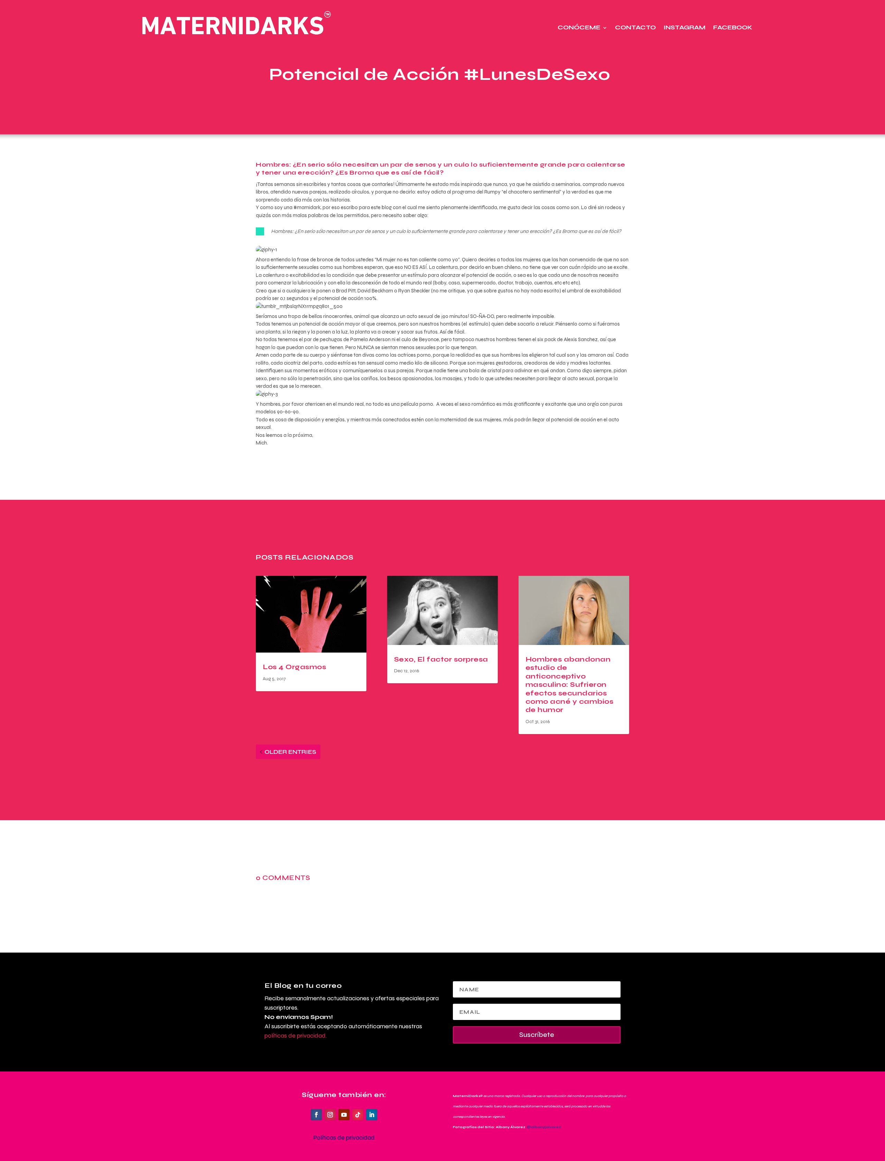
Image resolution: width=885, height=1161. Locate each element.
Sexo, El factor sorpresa (441, 659)
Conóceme (579, 27)
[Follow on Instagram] (330, 1114)
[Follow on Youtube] (344, 1114)
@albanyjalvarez (544, 1127)
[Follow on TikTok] (357, 1114)
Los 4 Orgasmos (294, 667)
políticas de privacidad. (295, 1035)
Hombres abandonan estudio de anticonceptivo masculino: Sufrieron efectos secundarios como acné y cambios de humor (569, 684)
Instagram (684, 27)
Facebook (732, 27)
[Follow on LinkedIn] (371, 1114)
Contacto (635, 27)
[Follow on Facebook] (316, 1114)
